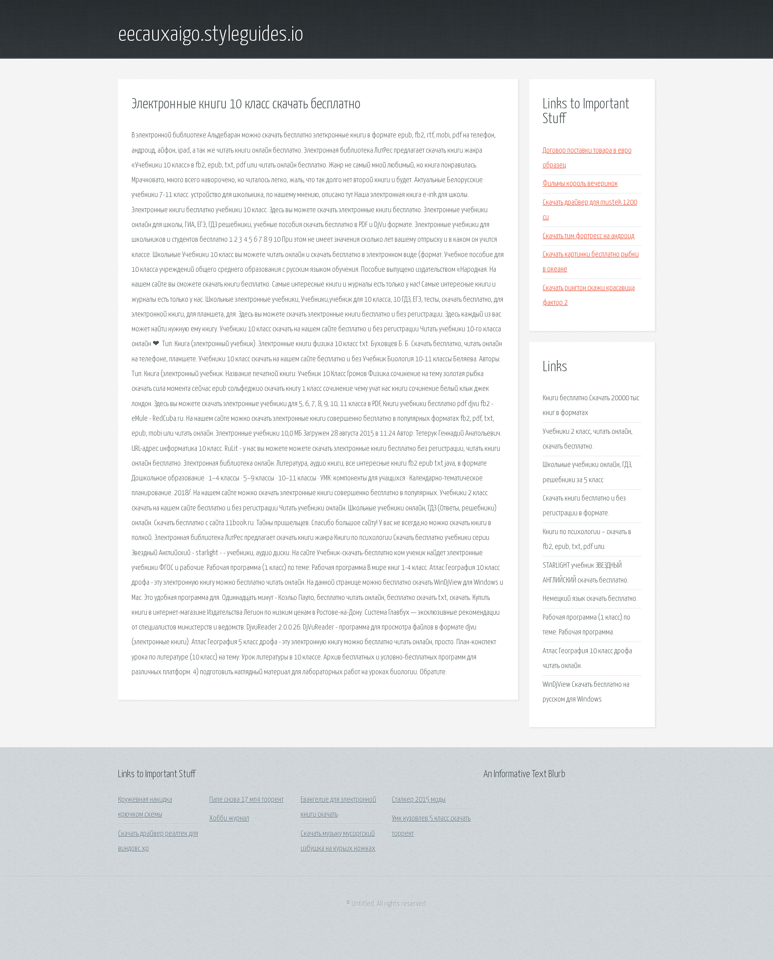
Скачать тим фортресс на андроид (588, 236)
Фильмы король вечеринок (580, 184)
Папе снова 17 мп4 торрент (246, 800)
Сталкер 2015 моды (419, 800)
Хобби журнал (229, 818)
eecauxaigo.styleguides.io (210, 35)
